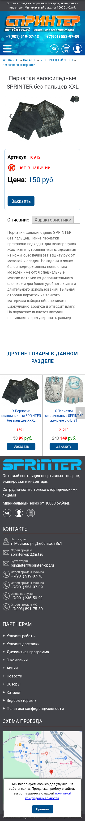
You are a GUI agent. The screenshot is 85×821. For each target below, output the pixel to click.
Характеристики (52, 220)
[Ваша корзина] (66, 48)
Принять (42, 809)
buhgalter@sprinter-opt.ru (32, 565)
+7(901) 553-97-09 (62, 36)
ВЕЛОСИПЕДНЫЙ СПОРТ (56, 60)
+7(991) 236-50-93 (27, 598)
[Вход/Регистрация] (77, 48)
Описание (18, 220)
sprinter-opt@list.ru (27, 554)
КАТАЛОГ (29, 60)
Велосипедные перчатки (19, 65)
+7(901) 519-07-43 (22, 36)
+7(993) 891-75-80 (27, 609)
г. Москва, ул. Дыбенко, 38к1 (36, 543)
